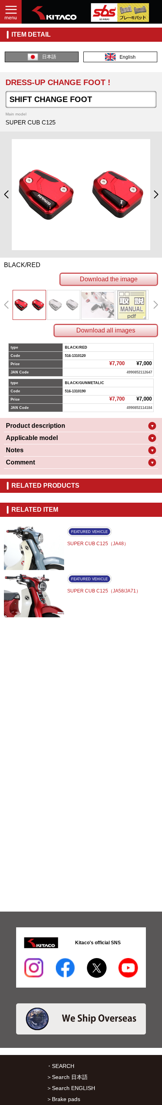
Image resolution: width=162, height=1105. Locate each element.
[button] (6, 194)
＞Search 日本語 (67, 1077)
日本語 (49, 56)
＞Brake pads (63, 1099)
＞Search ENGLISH (70, 1088)
